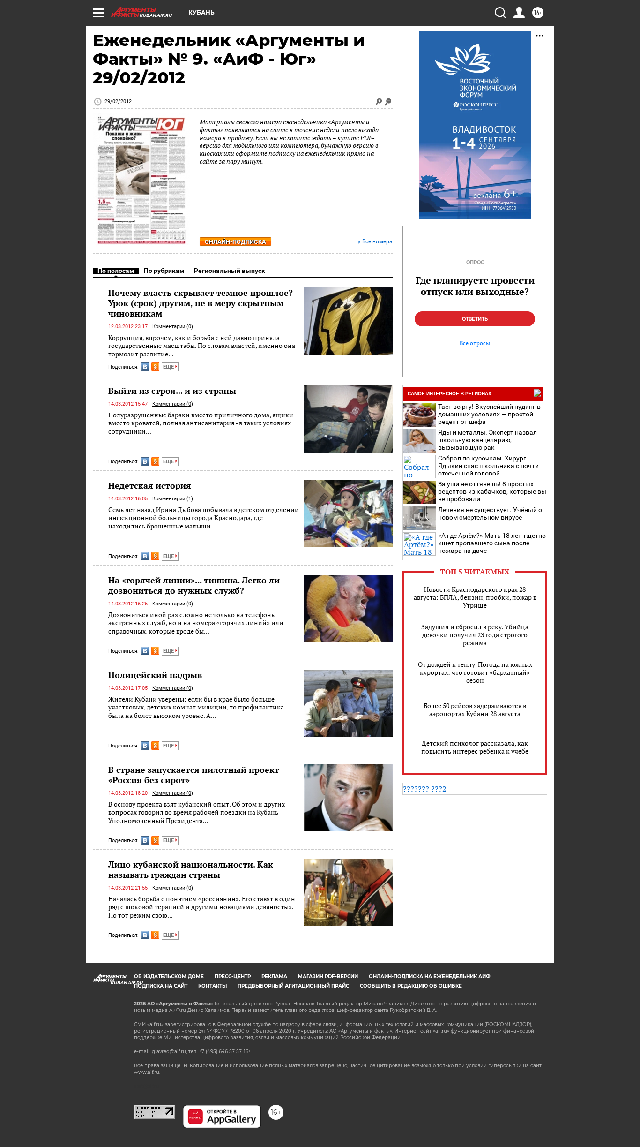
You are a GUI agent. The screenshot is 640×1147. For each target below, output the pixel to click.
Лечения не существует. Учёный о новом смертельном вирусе (490, 513)
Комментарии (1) (172, 499)
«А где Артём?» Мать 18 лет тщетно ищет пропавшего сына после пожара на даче (492, 543)
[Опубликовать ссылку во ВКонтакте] (145, 366)
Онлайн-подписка (235, 241)
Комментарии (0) (172, 327)
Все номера (377, 242)
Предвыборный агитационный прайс (293, 986)
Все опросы (475, 343)
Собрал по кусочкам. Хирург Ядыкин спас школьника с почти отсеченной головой (488, 465)
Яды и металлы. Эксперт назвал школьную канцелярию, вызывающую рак (487, 440)
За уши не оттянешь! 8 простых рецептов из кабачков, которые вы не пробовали (492, 491)
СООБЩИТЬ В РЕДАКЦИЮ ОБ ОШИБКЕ (411, 986)
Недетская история (149, 485)
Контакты (212, 986)
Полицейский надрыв (155, 674)
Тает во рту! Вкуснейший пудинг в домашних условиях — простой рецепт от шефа (489, 414)
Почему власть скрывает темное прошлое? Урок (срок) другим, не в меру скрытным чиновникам (200, 303)
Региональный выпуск (229, 270)
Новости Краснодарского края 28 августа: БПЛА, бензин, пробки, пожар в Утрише (475, 597)
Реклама (274, 976)
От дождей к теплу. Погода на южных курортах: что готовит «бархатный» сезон (475, 672)
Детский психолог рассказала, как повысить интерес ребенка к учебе (474, 747)
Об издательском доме (169, 976)
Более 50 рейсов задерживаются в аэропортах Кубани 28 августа (475, 709)
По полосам (115, 270)
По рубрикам (164, 270)
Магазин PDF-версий (328, 976)
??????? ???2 (425, 789)
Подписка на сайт (160, 986)
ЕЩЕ (169, 367)
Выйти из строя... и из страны (172, 390)
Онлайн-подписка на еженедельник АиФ (430, 976)
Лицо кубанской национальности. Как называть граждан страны (190, 869)
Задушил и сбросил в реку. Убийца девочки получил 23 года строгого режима (474, 635)
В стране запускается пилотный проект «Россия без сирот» (193, 774)
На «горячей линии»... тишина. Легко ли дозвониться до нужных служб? (194, 585)
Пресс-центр (233, 976)
